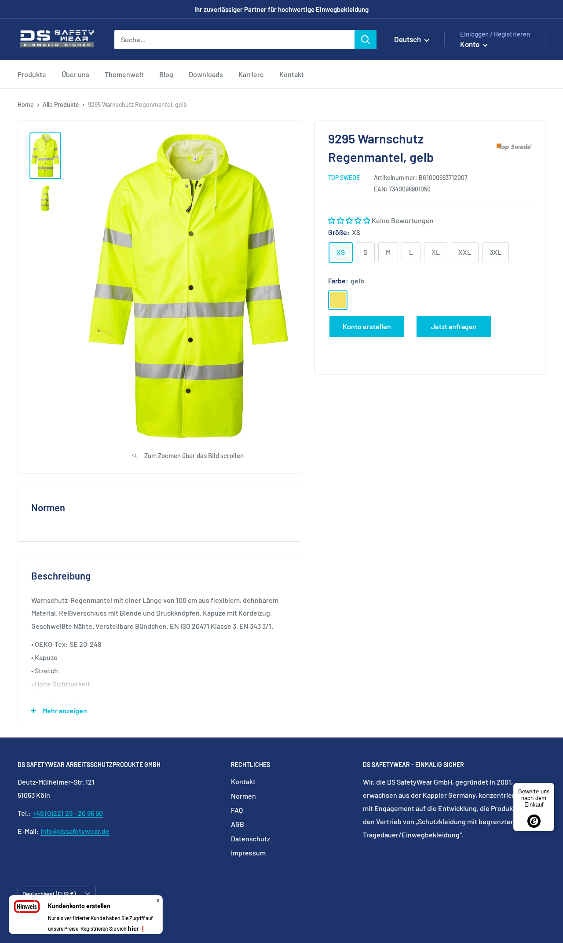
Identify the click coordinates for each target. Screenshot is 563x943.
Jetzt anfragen (454, 326)
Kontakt (291, 74)
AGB (237, 824)
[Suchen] (366, 39)
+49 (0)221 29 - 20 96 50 (68, 813)
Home (26, 104)
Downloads (206, 74)
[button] (350, 220)
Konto (470, 44)
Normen (243, 796)
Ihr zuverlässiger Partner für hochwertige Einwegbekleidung (281, 9)
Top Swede (344, 177)
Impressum (248, 852)
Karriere (251, 74)
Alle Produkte (61, 104)
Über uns (75, 74)
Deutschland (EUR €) (49, 893)
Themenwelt (124, 74)
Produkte (32, 74)
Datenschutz (250, 838)
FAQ (237, 810)
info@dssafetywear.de (75, 831)
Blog (166, 74)
